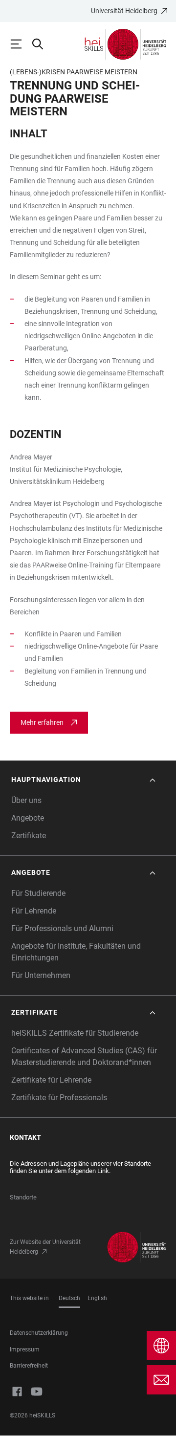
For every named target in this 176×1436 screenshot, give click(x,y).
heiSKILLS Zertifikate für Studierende (74, 1033)
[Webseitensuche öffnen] (42, 44)
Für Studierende (38, 893)
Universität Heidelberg (124, 11)
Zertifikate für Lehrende (51, 1080)
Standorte (23, 1197)
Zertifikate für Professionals (59, 1097)
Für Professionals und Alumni (62, 928)
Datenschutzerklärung (39, 1332)
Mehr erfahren (42, 722)
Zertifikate (28, 835)
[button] (84, 780)
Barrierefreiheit (29, 1365)
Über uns (26, 800)
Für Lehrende (33, 910)
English (97, 1298)
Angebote (27, 818)
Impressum (25, 1349)
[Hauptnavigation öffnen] (20, 44)
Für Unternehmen (40, 975)
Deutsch (69, 1298)
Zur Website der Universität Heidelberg (45, 1247)
